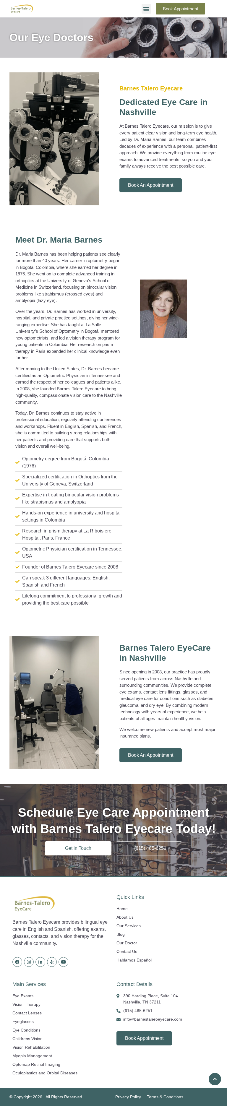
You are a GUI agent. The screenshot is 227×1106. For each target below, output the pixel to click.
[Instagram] (29, 962)
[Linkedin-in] (40, 962)
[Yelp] (52, 962)
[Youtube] (63, 962)
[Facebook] (17, 962)
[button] (146, 9)
